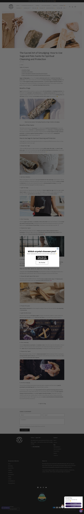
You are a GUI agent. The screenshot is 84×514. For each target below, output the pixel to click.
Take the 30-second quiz (42, 258)
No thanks (42, 262)
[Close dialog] (58, 249)
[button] (81, 511)
